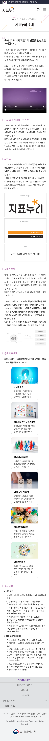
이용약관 (24, 690)
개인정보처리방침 (24, 679)
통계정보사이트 (9, 705)
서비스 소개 (20, 19)
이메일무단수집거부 (24, 685)
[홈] (13, 19)
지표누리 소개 (32, 19)
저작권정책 (24, 695)
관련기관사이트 (9, 700)
